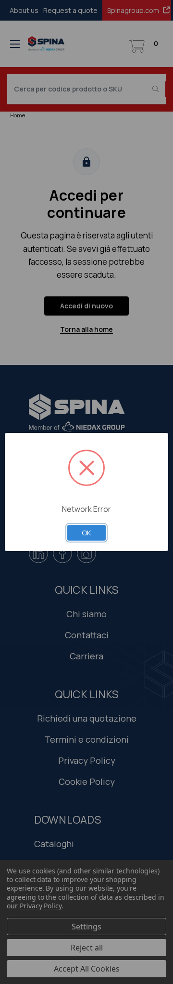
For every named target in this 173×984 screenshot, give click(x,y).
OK (86, 532)
